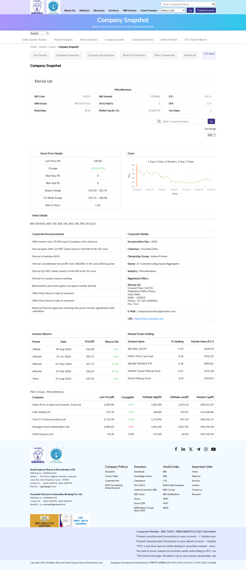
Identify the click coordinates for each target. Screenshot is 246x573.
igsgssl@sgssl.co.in (48, 486)
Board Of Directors (134, 55)
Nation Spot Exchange (173, 485)
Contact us (197, 489)
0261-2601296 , (51, 501)
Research (99, 10)
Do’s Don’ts (139, 485)
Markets (84, 10)
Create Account (205, 10)
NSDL (166, 507)
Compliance (139, 480)
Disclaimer (110, 471)
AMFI (165, 498)
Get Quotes (40, 55)
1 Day (151, 161)
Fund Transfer (149, 10)
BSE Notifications (171, 494)
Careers (195, 485)
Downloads (139, 471)
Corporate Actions (142, 39)
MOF (165, 503)
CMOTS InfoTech (158, 562)
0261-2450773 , (51, 483)
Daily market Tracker (34, 39)
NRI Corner (130, 10)
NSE (165, 476)
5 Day (160, 161)
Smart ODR (139, 503)
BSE (165, 471)
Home (195, 471)
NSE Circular (169, 489)
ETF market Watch (196, 39)
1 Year (181, 161)
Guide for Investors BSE (145, 489)
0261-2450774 (65, 483)
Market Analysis (63, 39)
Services (114, 10)
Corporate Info (112, 480)
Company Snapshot (67, 55)
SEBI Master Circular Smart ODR (144, 509)
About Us (69, 10)
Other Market (169, 39)
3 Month (171, 161)
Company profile (114, 39)
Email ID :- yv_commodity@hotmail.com (47, 504)
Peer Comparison (165, 55)
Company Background (101, 55)
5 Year (190, 161)
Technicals (190, 55)
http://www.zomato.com (149, 318)
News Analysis (88, 39)
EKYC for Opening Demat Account (113, 486)
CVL (165, 480)
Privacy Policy (111, 476)
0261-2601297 (65, 501)
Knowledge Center (143, 476)
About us (196, 476)
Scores (137, 498)
